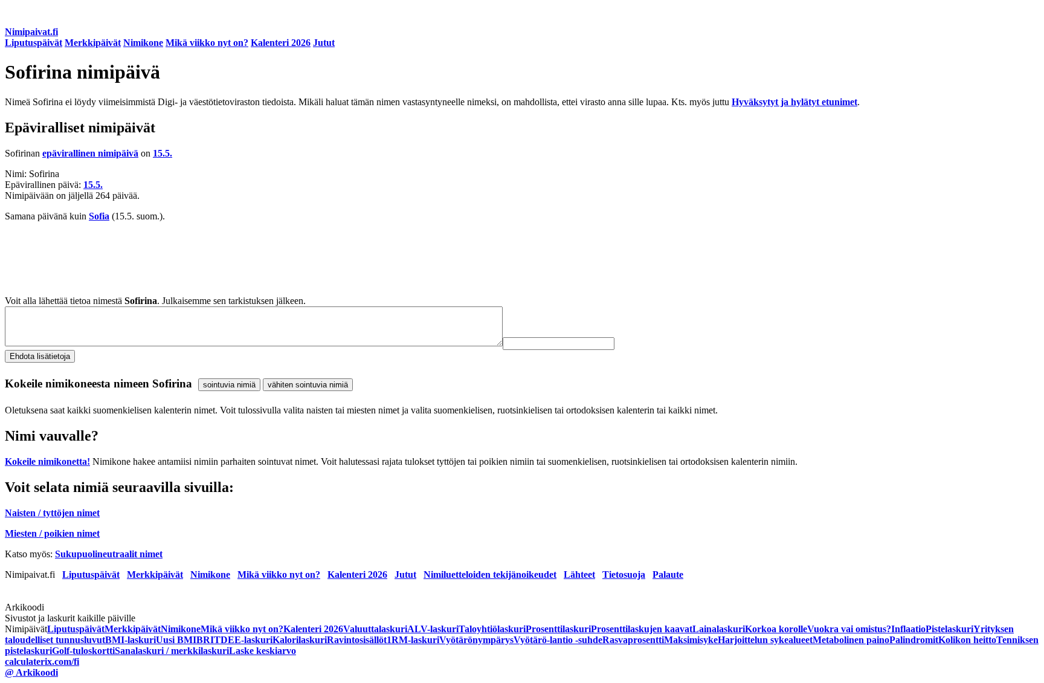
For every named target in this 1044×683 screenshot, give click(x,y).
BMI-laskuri (130, 640)
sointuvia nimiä (229, 384)
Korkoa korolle (776, 629)
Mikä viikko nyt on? (207, 42)
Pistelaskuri (949, 629)
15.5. (162, 153)
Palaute (667, 574)
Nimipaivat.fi (31, 32)
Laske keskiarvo (262, 651)
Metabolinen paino (851, 640)
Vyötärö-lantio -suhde (558, 640)
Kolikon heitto (967, 640)
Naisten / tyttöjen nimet (52, 513)
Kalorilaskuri (299, 640)
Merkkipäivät (93, 42)
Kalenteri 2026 (281, 42)
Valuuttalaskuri (375, 629)
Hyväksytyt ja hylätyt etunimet (794, 102)
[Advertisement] (367, 258)
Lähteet (579, 574)
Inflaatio (908, 629)
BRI (205, 640)
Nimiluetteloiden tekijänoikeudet (490, 574)
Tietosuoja (623, 574)
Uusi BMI (176, 640)
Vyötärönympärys (476, 640)
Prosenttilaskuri (558, 629)
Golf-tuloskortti (83, 651)
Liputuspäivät (33, 42)
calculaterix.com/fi (42, 661)
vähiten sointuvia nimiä (308, 384)
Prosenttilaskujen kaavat (641, 629)
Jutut (324, 42)
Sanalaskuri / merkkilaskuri (172, 651)
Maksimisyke (691, 640)
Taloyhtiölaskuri (492, 629)
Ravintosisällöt (357, 640)
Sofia (99, 216)
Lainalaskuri (718, 629)
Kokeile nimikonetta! (47, 461)
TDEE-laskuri (243, 640)
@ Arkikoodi (31, 672)
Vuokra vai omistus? (849, 629)
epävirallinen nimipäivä (90, 153)
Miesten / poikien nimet (52, 533)
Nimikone (143, 42)
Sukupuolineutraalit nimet (109, 554)
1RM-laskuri (413, 640)
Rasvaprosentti (633, 640)
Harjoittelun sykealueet (765, 640)
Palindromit (913, 640)
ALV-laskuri (433, 629)
